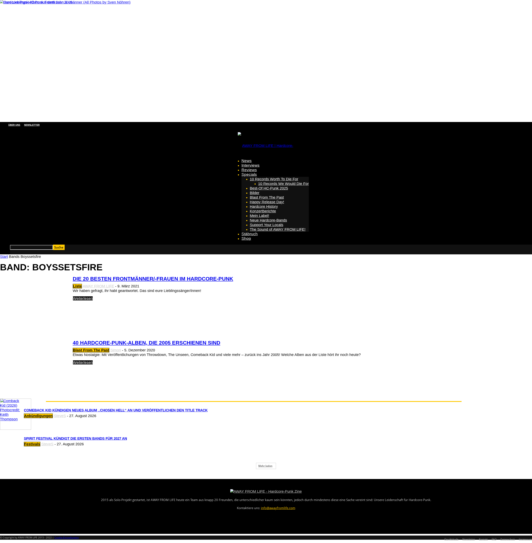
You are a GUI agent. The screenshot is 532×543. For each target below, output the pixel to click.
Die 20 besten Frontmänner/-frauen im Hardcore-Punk (153, 279)
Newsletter (32, 125)
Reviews (249, 170)
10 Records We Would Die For (283, 184)
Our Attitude (451, 539)
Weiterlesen (83, 298)
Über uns (14, 125)
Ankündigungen (38, 416)
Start (4, 257)
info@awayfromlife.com (278, 508)
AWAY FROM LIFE (98, 286)
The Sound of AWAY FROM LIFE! (277, 229)
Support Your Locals (266, 225)
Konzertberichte (263, 211)
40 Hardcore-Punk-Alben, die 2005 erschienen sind (146, 343)
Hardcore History (264, 206)
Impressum (525, 539)
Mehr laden (265, 466)
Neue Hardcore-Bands (268, 220)
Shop (246, 238)
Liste (77, 286)
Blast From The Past (267, 197)
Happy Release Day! (267, 202)
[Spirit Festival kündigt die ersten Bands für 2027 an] (15, 428)
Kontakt (483, 539)
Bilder (254, 193)
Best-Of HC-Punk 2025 (269, 188)
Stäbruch (249, 234)
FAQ (494, 539)
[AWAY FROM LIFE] (266, 141)
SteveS (60, 416)
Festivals (32, 444)
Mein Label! (259, 216)
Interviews (250, 165)
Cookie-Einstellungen (66, 537)
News (246, 161)
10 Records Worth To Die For (274, 179)
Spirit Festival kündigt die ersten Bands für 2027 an (75, 439)
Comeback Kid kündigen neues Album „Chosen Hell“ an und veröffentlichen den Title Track (116, 410)
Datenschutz (507, 539)
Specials (249, 174)
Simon (115, 350)
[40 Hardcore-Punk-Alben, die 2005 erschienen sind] (36, 2)
